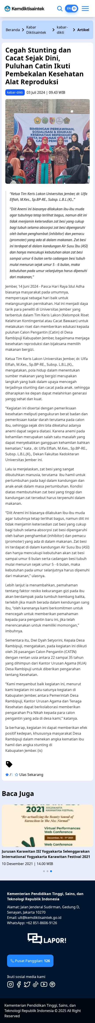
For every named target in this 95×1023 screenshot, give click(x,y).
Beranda (13, 29)
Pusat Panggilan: (32, 960)
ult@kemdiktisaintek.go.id (39, 917)
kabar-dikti (62, 30)
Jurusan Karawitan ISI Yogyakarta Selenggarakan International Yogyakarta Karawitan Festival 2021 (46, 854)
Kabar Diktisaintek (36, 30)
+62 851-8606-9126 (41, 922)
